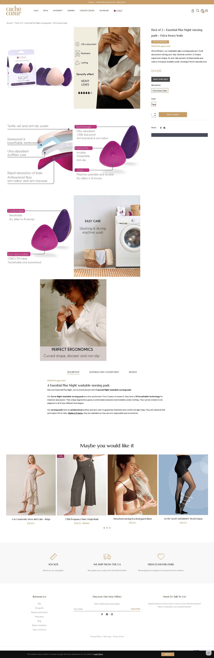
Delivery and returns (39, 612)
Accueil (9, 23)
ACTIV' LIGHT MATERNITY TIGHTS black (183, 518)
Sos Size (53, 564)
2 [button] (107, 528)
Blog (39, 621)
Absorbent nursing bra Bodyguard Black (132, 518)
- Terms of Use (117, 636)
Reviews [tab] (133, 372)
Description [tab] (73, 372)
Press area (39, 617)
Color (153, 99)
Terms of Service (39, 630)
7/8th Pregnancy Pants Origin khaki (81, 519)
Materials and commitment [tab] (104, 372)
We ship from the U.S (107, 564)
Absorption (156, 85)
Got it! (168, 654)
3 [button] (109, 528)
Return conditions (39, 625)
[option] (31, 491)
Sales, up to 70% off (144, 2)
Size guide (39, 608)
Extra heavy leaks (160, 91)
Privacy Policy (96, 636)
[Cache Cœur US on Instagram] (112, 614)
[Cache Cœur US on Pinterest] (107, 614)
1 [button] (104, 528)
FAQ (39, 604)
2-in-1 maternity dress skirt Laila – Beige (31, 519)
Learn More (98, 654)
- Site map (106, 636)
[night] (153, 104)
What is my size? (160, 79)
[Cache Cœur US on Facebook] (102, 614)
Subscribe (135, 609)
